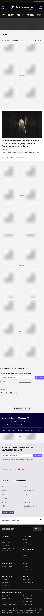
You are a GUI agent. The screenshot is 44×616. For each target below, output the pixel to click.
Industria (5, 490)
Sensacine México (28, 598)
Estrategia (29, 15)
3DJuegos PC (22, 7)
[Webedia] (39, 1)
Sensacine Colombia (28, 601)
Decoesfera (5, 582)
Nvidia (38, 430)
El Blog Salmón (27, 579)
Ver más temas (8, 512)
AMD (4, 506)
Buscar (41, 520)
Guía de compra (8, 15)
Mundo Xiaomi (6, 551)
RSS (15, 392)
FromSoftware (39, 41)
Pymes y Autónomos (28, 582)
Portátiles (26, 494)
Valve (32, 430)
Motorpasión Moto (28, 569)
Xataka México (6, 596)
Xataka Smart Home (8, 548)
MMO (4, 494)
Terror (4, 149)
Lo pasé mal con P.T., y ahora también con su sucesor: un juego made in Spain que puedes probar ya (20, 143)
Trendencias (6, 579)
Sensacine (26, 553)
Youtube (11, 392)
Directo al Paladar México (9, 604)
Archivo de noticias (23, 408)
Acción (20, 15)
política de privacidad (25, 382)
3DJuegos (26, 539)
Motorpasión (26, 566)
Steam (39, 15)
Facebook (6, 392)
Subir (36, 529)
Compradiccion (6, 585)
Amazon (30, 41)
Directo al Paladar (7, 566)
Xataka (4, 539)
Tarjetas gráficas (28, 490)
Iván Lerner (10, 157)
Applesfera (5, 545)
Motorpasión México (28, 604)
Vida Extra (25, 542)
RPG (16, 41)
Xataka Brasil (6, 598)
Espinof (25, 556)
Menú (2, 8)
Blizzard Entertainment (30, 506)
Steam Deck (27, 502)
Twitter (1, 392)
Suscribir (39, 377)
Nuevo (41, 8)
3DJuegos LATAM (28, 596)
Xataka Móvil (6, 542)
